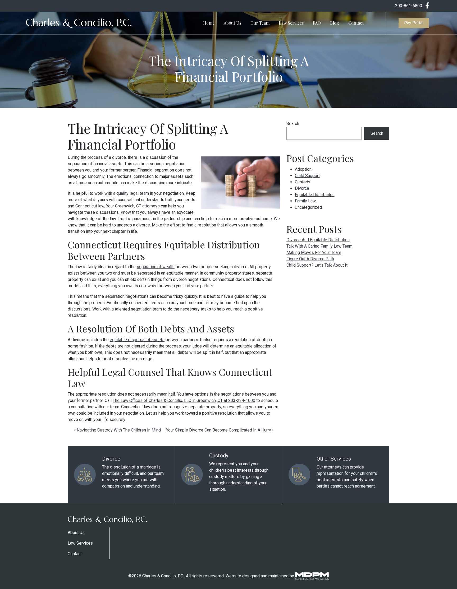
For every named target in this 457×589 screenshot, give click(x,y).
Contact (356, 23)
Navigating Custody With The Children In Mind (118, 430)
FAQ (317, 23)
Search (292, 123)
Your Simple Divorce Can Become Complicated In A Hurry (219, 430)
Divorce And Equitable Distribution (318, 239)
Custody (302, 181)
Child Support (307, 175)
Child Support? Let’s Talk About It (317, 265)
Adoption (303, 169)
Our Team (259, 23)
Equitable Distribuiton (315, 194)
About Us (232, 23)
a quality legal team (131, 193)
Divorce (302, 188)
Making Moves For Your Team (313, 252)
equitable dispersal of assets (137, 339)
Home (208, 23)
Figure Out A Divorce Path (310, 258)
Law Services (291, 23)
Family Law (305, 200)
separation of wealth (156, 266)
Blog (334, 23)
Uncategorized (308, 207)
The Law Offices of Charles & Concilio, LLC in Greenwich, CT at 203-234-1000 (184, 400)
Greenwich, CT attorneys (137, 205)
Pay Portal (413, 22)
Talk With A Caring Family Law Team (319, 246)
